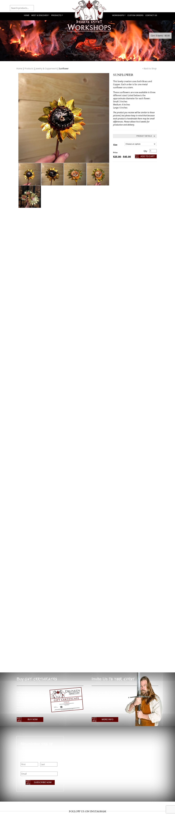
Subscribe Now (43, 782)
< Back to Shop (149, 68)
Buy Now (33, 719)
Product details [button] (144, 136)
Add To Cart (148, 156)
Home (26, 15)
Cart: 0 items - (160, 35)
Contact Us (151, 15)
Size (115, 144)
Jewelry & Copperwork (46, 68)
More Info (107, 719)
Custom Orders (135, 15)
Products (56, 15)
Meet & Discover (39, 15)
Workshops (118, 15)
